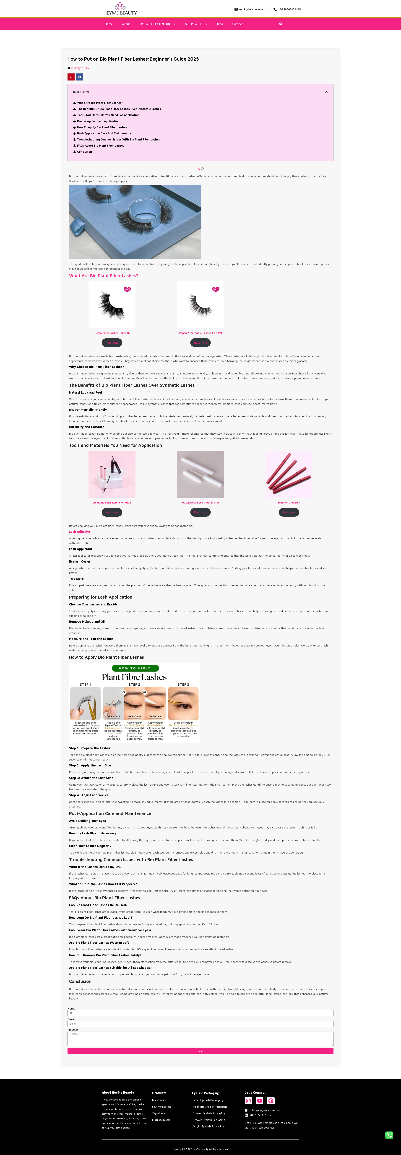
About (126, 24)
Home (109, 24)
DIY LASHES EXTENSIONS (155, 24)
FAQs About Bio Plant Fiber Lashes (100, 145)
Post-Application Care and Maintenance (104, 133)
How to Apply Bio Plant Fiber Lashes (102, 127)
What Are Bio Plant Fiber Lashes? (100, 102)
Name (71, 1008)
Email (71, 1019)
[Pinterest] (270, 1100)
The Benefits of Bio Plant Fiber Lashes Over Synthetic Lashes (119, 109)
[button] (281, 24)
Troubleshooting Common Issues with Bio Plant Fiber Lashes (118, 139)
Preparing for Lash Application (98, 121)
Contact (237, 24)
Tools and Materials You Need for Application (108, 115)
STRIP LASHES (194, 24)
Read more (112, 342)
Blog (220, 24)
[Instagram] (248, 1100)
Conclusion (84, 151)
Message (73, 1029)
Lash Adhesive (80, 531)
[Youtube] (259, 1100)
